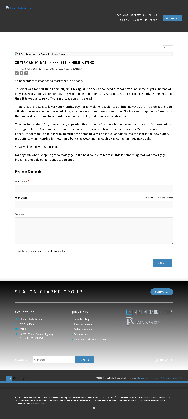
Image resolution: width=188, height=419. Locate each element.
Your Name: (21, 181)
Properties (137, 15)
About (153, 20)
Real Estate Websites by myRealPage (166, 378)
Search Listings (82, 319)
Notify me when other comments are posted (41, 251)
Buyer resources (83, 324)
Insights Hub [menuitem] (139, 20)
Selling (122, 20)
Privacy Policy (143, 378)
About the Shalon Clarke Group (90, 339)
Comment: (21, 214)
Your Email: (21, 197)
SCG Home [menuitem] (122, 15)
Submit (162, 262)
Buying (153, 15)
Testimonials (81, 334)
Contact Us (172, 17)
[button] (172, 18)
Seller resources (83, 329)
